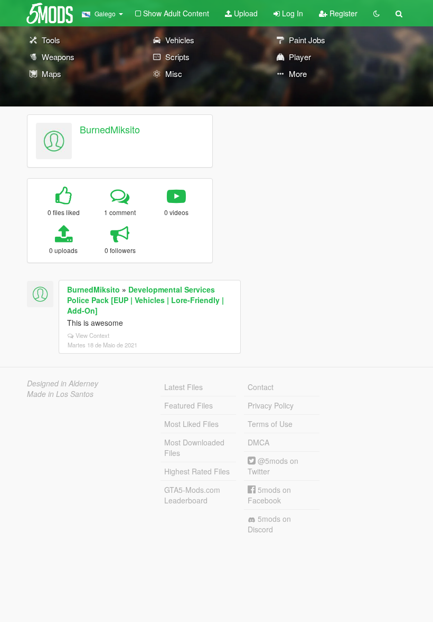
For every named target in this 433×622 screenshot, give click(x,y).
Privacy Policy (271, 405)
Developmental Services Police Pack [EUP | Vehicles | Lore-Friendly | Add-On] (145, 300)
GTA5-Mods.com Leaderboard (192, 495)
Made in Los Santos (60, 393)
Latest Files (183, 387)
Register (342, 13)
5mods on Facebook (269, 495)
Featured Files (188, 405)
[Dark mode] (376, 13)
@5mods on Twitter (273, 466)
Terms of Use (270, 424)
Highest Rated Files (197, 471)
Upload (245, 13)
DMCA (258, 442)
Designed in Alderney (62, 383)
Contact (261, 387)
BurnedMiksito (110, 129)
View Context (92, 335)
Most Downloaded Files (194, 447)
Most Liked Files (191, 424)
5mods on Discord (269, 523)
